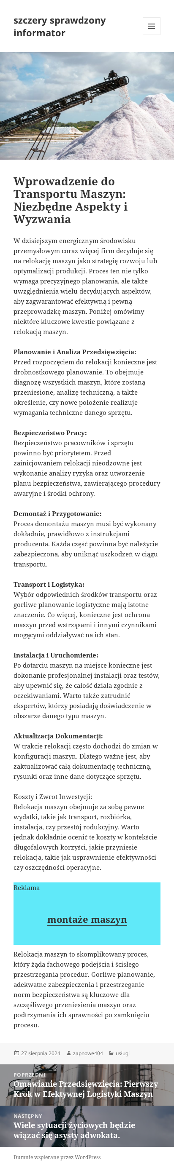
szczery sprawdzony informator (60, 26)
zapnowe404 (88, 1053)
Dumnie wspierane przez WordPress (57, 1157)
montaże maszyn (87, 919)
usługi (123, 1053)
